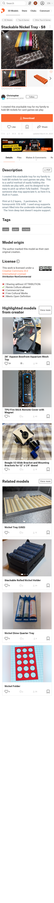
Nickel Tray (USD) (15, 527)
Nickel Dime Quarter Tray (19, 633)
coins (5, 229)
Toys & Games (23, 20)
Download (28, 118)
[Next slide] (50, 78)
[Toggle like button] (6, 363)
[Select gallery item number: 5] (31, 458)
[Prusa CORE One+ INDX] (27, 145)
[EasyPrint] (30, 3)
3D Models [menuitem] (13, 10)
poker (15, 229)
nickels (26, 229)
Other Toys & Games (43, 20)
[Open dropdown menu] (50, 26)
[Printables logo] (3, 10)
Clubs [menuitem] (33, 10)
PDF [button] (48, 170)
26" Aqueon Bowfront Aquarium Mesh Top (27, 358)
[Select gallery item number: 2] (28, 352)
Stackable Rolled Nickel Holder (23, 580)
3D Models (8, 20)
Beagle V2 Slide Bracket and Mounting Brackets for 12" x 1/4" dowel (27, 464)
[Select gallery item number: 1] (25, 352)
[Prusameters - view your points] (35, 3)
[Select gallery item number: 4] (30, 405)
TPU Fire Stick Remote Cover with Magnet (24, 411)
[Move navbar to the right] (51, 10)
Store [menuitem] (24, 10)
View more (45, 310)
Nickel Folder (12, 686)
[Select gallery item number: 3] (28, 405)
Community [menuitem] (46, 10)
